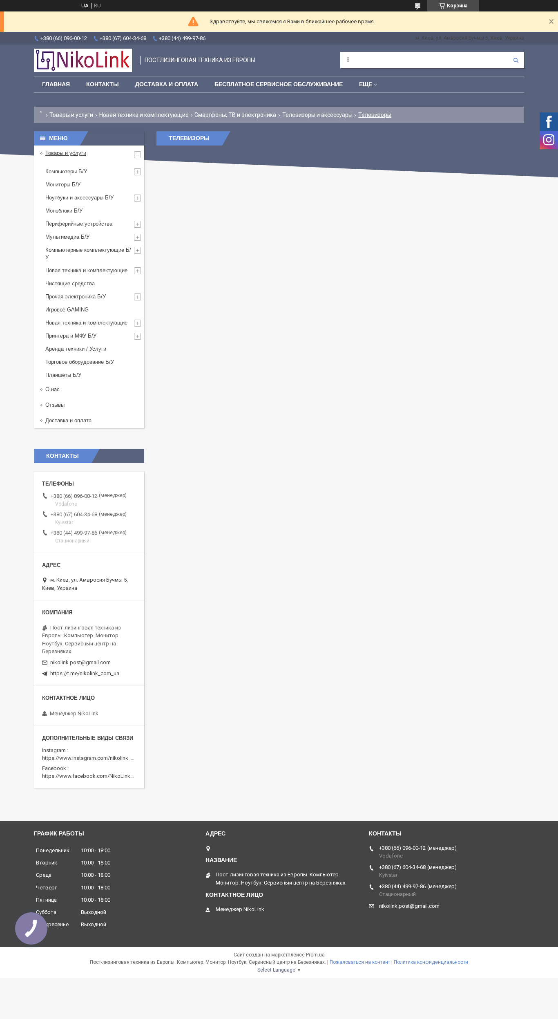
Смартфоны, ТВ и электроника (235, 115)
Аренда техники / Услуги (75, 349)
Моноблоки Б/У (64, 211)
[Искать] (516, 60)
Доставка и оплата (68, 420)
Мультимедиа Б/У (67, 237)
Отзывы (55, 405)
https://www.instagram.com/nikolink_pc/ (90, 758)
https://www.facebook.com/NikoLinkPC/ (90, 776)
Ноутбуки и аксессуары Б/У (79, 198)
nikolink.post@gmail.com (80, 662)
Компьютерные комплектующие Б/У (88, 253)
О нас (52, 389)
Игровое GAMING (67, 310)
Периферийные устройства (78, 224)
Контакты (102, 84)
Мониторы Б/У (62, 184)
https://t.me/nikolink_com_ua (84, 673)
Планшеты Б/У (63, 375)
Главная (56, 84)
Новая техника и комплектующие (144, 115)
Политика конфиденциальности (431, 962)
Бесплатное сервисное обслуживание (278, 84)
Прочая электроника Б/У (75, 296)
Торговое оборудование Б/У (79, 362)
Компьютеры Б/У (66, 171)
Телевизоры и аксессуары (317, 115)
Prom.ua (315, 955)
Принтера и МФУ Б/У (70, 336)
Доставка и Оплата (166, 84)
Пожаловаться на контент (360, 962)
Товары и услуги (71, 115)
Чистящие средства (70, 283)
